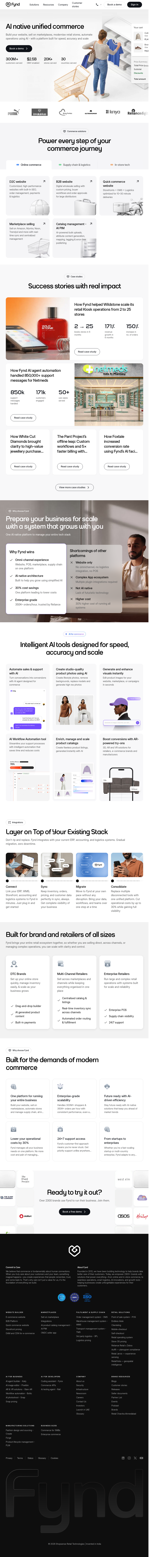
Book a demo (114, 4)
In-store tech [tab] (122, 164)
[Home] (13, 4)
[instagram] (129, 1458)
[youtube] (141, 1458)
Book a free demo (72, 1211)
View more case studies (72, 487)
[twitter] (135, 1458)
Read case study (87, 351)
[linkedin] (123, 1458)
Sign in (134, 4)
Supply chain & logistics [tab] (76, 164)
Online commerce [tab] (31, 164)
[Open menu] (98, 5)
